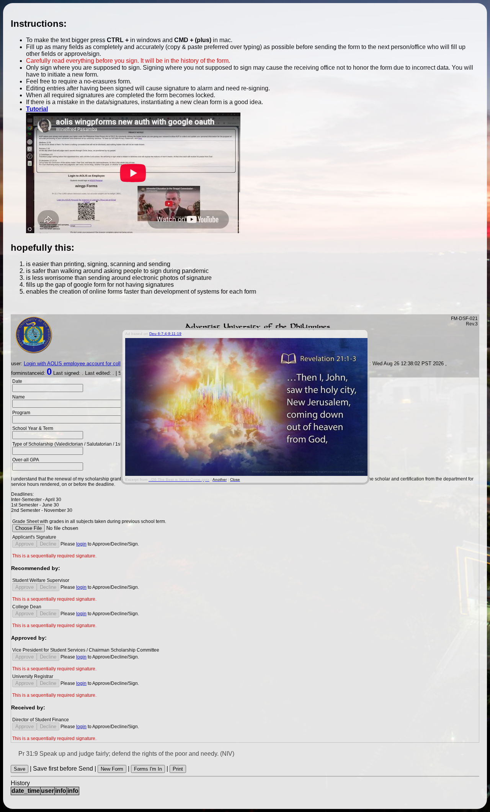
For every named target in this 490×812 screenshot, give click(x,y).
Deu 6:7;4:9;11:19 (165, 334)
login (81, 544)
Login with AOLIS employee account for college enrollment (88, 363)
